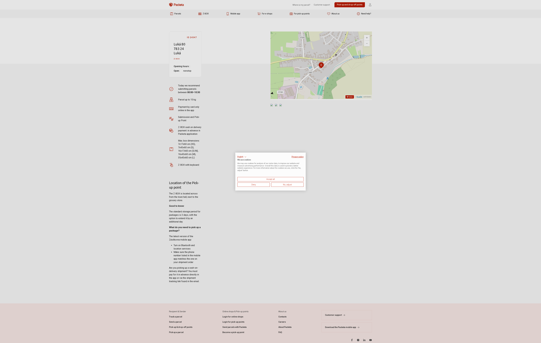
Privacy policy (298, 157)
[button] (241, 156)
